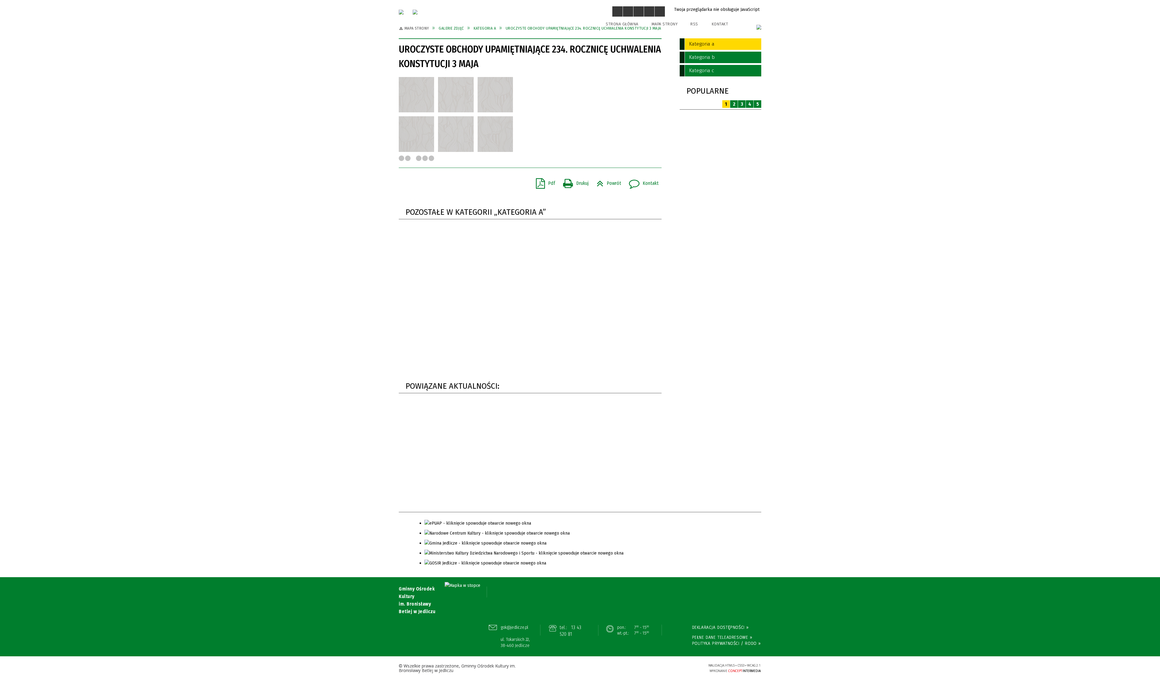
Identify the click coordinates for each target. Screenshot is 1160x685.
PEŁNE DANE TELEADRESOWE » (722, 637)
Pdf (543, 181)
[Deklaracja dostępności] (638, 11)
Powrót (606, 181)
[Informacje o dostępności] (628, 11)
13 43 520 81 (570, 631)
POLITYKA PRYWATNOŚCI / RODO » (726, 643)
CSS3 (666, 668)
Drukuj (573, 181)
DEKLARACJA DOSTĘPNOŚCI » (720, 627)
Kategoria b (702, 57)
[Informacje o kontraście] (660, 11)
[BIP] (758, 27)
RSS (694, 24)
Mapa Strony (665, 24)
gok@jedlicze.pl (514, 627)
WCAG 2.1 (684, 667)
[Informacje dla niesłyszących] (649, 11)
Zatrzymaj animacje (617, 11)
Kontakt (720, 24)
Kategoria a (701, 44)
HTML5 (657, 668)
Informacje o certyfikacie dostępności (580, 668)
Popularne (707, 91)
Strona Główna (622, 24)
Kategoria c (701, 70)
